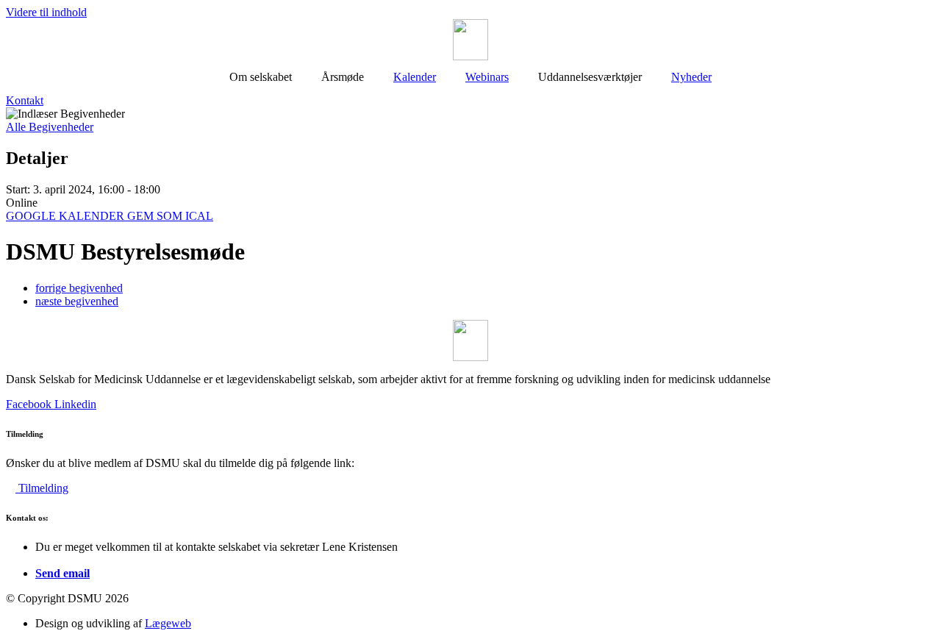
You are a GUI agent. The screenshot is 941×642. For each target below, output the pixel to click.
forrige (79, 288)
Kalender (414, 77)
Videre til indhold (46, 12)
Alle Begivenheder (49, 127)
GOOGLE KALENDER (66, 216)
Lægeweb (168, 623)
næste (76, 301)
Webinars (487, 77)
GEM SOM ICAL (170, 216)
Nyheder (691, 77)
